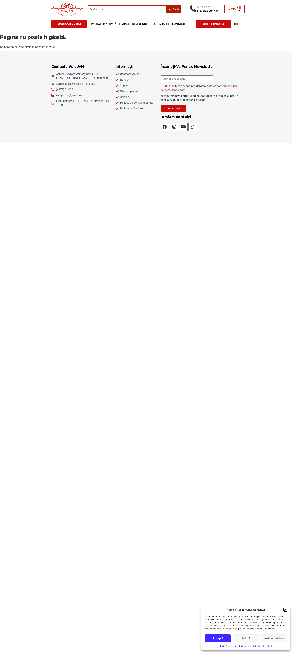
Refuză (246, 638)
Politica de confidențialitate (252, 646)
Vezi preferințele (274, 638)
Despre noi (139, 24)
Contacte (179, 24)
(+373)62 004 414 (207, 11)
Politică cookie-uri (229, 646)
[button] (285, 609)
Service (164, 24)
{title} (269, 646)
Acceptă (218, 638)
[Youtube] (183, 127)
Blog (153, 24)
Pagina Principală (104, 24)
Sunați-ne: (203, 7)
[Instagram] (174, 127)
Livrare (124, 24)
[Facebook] (165, 127)
